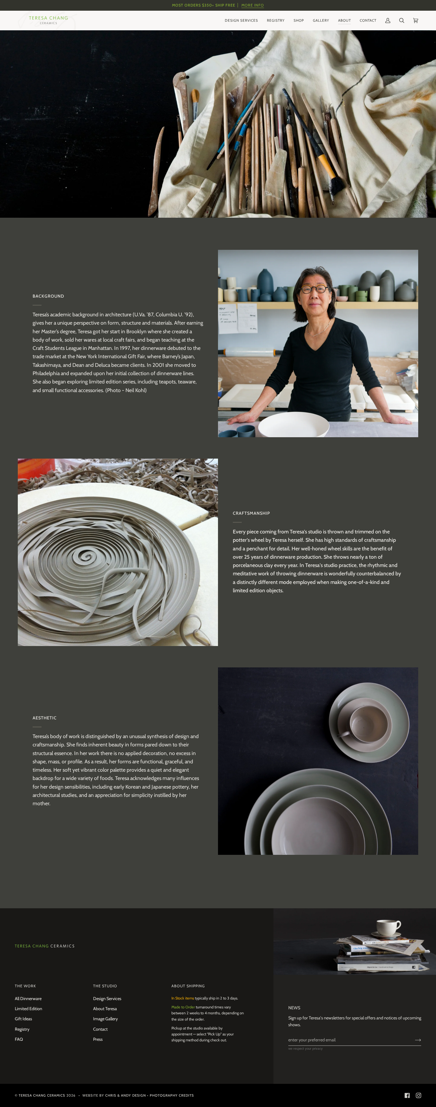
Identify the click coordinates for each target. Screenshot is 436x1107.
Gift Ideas (23, 1018)
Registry (22, 1029)
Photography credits (172, 1095)
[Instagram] (418, 1095)
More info (252, 5)
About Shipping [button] (188, 986)
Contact (100, 1029)
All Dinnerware (28, 998)
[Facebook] (407, 1095)
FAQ (19, 1039)
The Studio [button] (105, 986)
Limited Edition (28, 1008)
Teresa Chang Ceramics (42, 1095)
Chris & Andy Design (125, 1095)
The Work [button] (25, 986)
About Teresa (105, 1008)
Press (98, 1039)
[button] (241, 20)
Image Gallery (105, 1018)
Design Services (107, 998)
